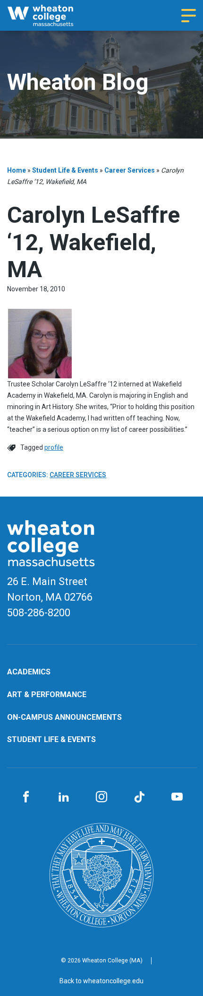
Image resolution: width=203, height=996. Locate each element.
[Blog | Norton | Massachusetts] (49, 15)
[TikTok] (139, 797)
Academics (29, 671)
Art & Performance (46, 694)
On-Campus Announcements (64, 717)
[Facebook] (26, 797)
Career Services (129, 170)
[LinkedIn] (64, 797)
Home (16, 170)
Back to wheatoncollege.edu (101, 981)
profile (53, 447)
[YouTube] (177, 797)
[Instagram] (101, 797)
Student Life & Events (65, 170)
